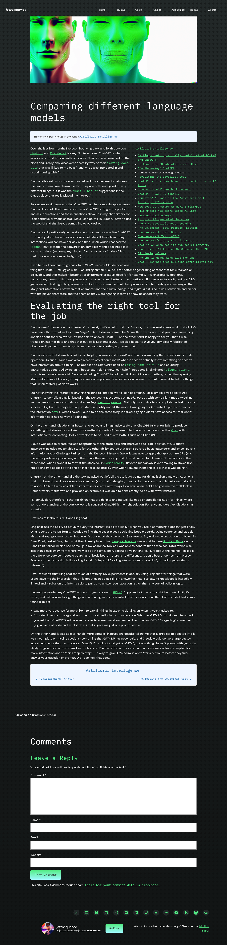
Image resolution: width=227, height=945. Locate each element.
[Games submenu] (163, 10)
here (55, 412)
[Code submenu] (143, 10)
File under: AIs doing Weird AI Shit (167, 210)
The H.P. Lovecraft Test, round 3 (164, 223)
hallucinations (176, 369)
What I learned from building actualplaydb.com (175, 261)
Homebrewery (114, 463)
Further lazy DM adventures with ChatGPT (170, 164)
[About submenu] (218, 10)
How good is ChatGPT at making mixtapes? (170, 206)
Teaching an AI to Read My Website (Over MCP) (174, 249)
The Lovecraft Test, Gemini (159, 232)
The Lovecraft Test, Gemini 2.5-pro (166, 240)
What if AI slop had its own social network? (173, 244)
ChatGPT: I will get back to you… (164, 189)
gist (174, 430)
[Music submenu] (127, 10)
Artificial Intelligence (98, 136)
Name (35, 820)
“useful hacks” (85, 191)
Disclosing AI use (152, 253)
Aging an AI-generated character (163, 219)
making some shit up (142, 365)
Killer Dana (173, 541)
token (36, 247)
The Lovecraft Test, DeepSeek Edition (168, 227)
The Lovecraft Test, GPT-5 (158, 236)
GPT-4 (117, 592)
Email (35, 837)
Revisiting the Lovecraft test (162, 176)
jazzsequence (16, 10)
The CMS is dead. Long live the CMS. (167, 257)
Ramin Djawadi (109, 402)
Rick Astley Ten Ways (154, 215)
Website (36, 855)
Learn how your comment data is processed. (122, 885)
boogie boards (124, 541)
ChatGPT (36, 153)
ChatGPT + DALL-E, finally (158, 193)
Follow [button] (114, 928)
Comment (38, 775)
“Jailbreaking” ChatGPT (156, 168)
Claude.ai (58, 153)
